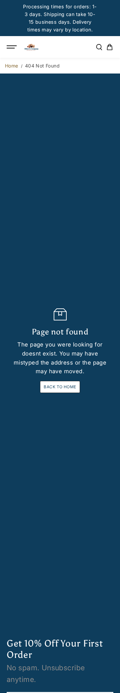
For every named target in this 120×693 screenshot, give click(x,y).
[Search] (99, 47)
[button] (109, 47)
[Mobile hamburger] (12, 47)
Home (11, 65)
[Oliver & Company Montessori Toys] (31, 47)
